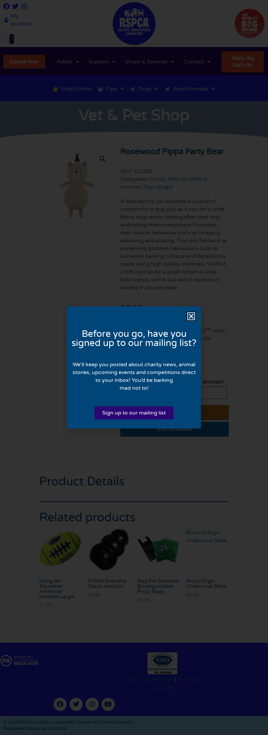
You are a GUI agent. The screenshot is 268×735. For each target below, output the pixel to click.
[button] (191, 316)
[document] (134, 367)
